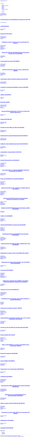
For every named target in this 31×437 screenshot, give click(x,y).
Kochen (3, 6)
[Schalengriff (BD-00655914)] (3, 115)
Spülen (3, 8)
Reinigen (3, 7)
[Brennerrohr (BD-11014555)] (3, 29)
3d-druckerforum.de (14, 436)
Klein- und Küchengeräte (5, 5)
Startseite (3, 10)
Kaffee (3, 4)
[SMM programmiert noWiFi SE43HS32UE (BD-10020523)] (3, 399)
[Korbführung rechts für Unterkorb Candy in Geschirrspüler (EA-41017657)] (3, 38)
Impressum (3, 433)
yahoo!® (19, 435)
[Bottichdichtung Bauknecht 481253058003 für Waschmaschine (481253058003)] (3, 230)
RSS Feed (3, 432)
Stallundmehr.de (9, 436)
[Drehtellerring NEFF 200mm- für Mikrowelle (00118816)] (3, 123)
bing (16, 435)
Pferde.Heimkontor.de (21, 436)
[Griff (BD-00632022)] (3, 22)
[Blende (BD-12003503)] (3, 98)
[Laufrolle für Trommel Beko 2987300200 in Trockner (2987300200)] (3, 83)
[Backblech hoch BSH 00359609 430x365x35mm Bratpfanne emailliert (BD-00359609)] (3, 204)
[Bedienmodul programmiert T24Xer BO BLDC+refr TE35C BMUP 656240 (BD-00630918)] (3, 258)
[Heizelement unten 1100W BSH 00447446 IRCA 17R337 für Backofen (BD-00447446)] (3, 382)
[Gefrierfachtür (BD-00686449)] (3, 266)
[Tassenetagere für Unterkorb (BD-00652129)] (3, 285)
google (14, 435)
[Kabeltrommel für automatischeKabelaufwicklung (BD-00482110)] (3, 131)
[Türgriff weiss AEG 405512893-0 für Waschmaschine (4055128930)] (3, 323)
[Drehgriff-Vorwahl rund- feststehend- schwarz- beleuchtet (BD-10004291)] (3, 66)
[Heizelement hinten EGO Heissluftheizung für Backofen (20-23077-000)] (3, 15)
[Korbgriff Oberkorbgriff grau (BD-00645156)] (3, 156)
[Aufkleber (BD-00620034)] (3, 90)
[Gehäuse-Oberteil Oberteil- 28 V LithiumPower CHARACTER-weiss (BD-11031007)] (3, 184)
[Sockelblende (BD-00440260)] (3, 372)
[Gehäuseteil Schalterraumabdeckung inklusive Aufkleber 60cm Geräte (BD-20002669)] (3, 240)
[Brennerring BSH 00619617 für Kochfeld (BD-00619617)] (3, 174)
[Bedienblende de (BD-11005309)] (3, 416)
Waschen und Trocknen (5, 9)
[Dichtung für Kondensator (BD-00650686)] (3, 349)
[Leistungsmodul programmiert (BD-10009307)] (3, 57)
